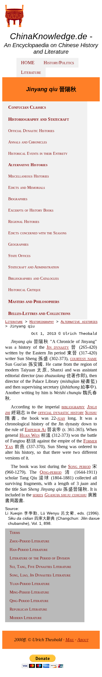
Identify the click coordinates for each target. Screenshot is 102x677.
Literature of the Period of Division (40, 558)
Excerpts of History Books (31, 210)
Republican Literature (28, 609)
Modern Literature (26, 618)
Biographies (17, 199)
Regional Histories (23, 222)
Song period (79, 466)
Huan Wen (30, 435)
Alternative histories (79, 321)
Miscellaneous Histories (28, 176)
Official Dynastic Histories (31, 131)
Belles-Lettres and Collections (39, 313)
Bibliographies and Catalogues (33, 278)
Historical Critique (24, 290)
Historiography (41, 321)
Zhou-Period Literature (29, 541)
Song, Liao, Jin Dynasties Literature (40, 575)
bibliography (73, 406)
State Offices (19, 256)
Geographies (18, 244)
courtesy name (83, 358)
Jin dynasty (57, 347)
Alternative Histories (28, 165)
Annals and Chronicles (27, 142)
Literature (31, 72)
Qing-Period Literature (29, 601)
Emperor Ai (35, 429)
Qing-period (50, 472)
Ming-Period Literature (29, 592)
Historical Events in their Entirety (37, 153)
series (38, 494)
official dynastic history (61, 412)
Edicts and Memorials (26, 187)
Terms (15, 532)
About (82, 639)
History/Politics (59, 62)
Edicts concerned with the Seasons (37, 233)
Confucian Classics (27, 107)
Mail (69, 639)
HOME (28, 62)
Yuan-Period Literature (30, 584)
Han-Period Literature (29, 550)
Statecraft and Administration (33, 267)
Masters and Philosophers (33, 301)
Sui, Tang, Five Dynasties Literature (40, 567)
